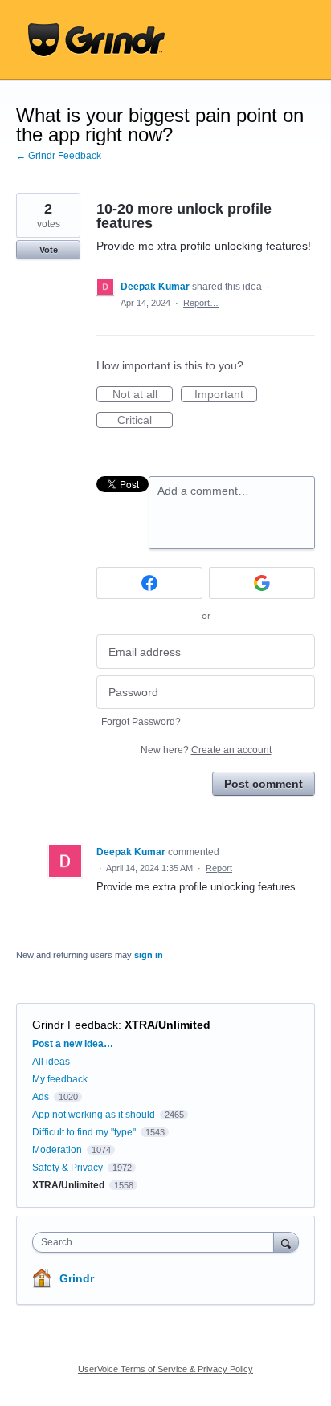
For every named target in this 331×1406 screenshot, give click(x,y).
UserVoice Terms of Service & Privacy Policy (165, 1369)
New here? (206, 750)
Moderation (58, 1149)
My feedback (60, 1079)
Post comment (263, 783)
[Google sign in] (262, 583)
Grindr (76, 1278)
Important (225, 395)
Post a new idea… (72, 1043)
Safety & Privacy (68, 1167)
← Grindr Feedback (58, 155)
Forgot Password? (141, 721)
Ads (40, 1096)
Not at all (142, 395)
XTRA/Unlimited (167, 1024)
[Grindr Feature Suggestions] (96, 40)
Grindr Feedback (75, 1024)
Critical (145, 421)
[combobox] (156, 1242)
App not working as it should (93, 1114)
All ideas (51, 1061)
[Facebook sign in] (149, 583)
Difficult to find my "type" (84, 1132)
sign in (148, 955)
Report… (201, 303)
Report (219, 868)
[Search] (286, 1242)
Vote (48, 250)
